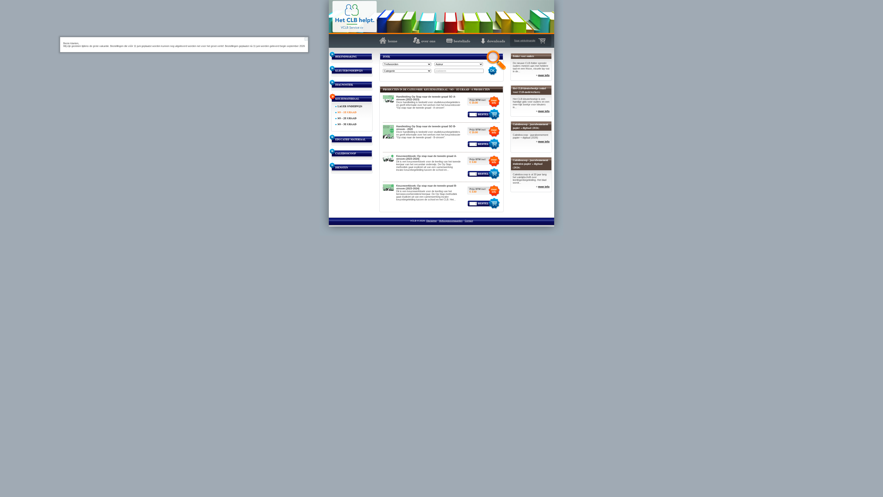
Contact (469, 221)
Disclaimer (431, 221)
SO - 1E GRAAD (347, 112)
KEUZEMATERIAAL (347, 99)
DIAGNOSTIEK (344, 85)
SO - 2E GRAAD (347, 118)
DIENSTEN (341, 167)
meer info (544, 75)
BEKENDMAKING (346, 56)
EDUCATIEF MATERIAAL (350, 139)
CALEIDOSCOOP (345, 153)
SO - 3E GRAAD (347, 124)
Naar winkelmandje (524, 40)
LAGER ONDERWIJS (350, 106)
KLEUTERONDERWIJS (349, 70)
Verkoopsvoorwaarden (451, 221)
